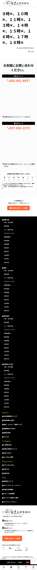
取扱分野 (6, 220)
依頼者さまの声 (8, 364)
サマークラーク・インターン (12, 485)
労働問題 (6, 244)
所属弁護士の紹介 (9, 420)
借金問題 (6, 240)
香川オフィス (18, 123)
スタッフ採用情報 (9, 494)
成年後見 (6, 262)
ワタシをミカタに (9, 465)
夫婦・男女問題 (8, 222)
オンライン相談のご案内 (11, 498)
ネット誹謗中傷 (8, 229)
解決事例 (6, 316)
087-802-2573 (19, 128)
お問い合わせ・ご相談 (20, 208)
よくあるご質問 (8, 457)
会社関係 (6, 255)
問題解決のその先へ (10, 429)
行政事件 (6, 258)
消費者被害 (7, 237)
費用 (5, 268)
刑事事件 (6, 248)
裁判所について (8, 481)
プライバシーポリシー (10, 502)
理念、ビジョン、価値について (13, 424)
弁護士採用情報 (8, 489)
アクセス (6, 437)
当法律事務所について (10, 416)
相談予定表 (7, 433)
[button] (33, 299)
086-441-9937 (19, 80)
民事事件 (6, 251)
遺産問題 (6, 226)
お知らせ (6, 469)
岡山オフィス (18, 76)
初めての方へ (8, 453)
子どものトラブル (9, 233)
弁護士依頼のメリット (10, 449)
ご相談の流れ (8, 445)
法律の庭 (6, 473)
